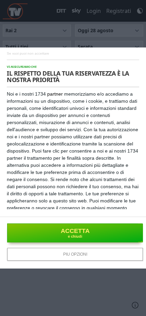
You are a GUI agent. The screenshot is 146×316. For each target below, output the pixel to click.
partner (55, 94)
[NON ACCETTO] (28, 53)
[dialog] (73, 158)
